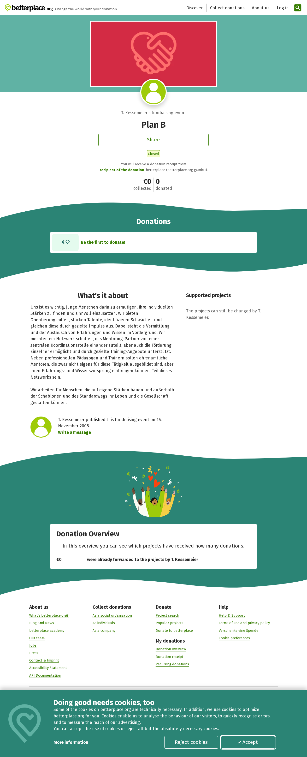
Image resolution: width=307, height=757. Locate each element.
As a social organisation (112, 615)
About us (260, 8)
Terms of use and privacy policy (244, 623)
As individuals (104, 623)
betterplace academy (46, 630)
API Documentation (45, 675)
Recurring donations (172, 664)
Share (153, 140)
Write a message (74, 432)
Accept (250, 742)
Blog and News (41, 623)
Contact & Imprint (44, 660)
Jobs (32, 645)
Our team (37, 638)
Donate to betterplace (174, 630)
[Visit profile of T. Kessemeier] (153, 92)
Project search (167, 615)
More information (70, 742)
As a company (104, 630)
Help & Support (232, 615)
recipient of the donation (122, 170)
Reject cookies (191, 742)
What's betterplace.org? (49, 615)
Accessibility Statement (48, 668)
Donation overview (171, 649)
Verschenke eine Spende (238, 630)
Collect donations (227, 8)
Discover (194, 8)
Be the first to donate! (103, 242)
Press (33, 653)
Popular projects (169, 623)
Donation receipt (169, 657)
